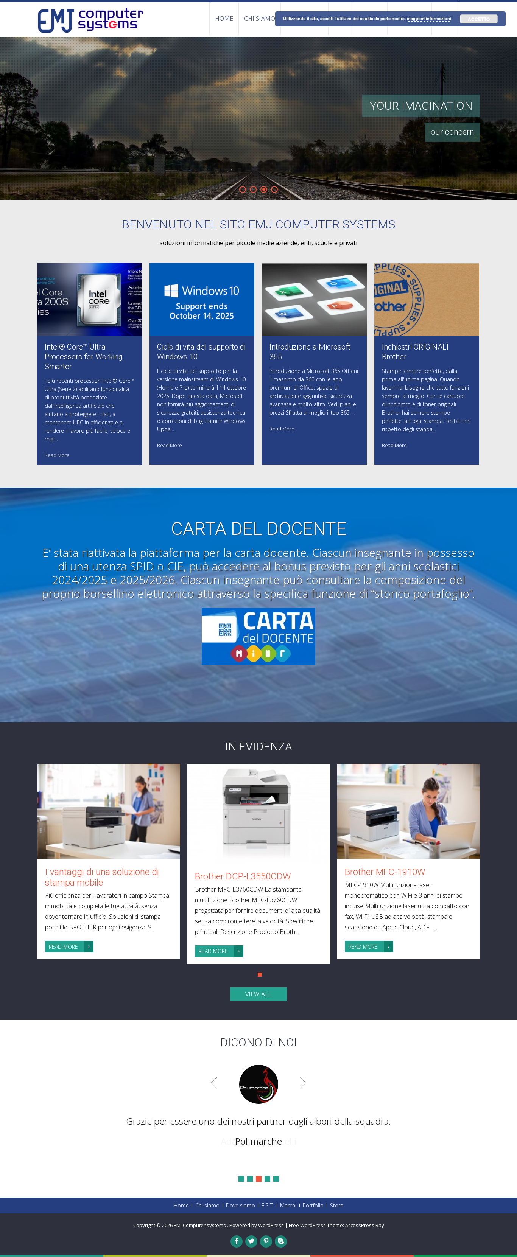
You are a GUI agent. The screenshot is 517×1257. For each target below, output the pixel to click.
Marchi (288, 1205)
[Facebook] (236, 1241)
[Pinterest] (266, 1241)
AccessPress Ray (364, 1225)
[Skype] (281, 1241)
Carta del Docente (258, 529)
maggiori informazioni (429, 18)
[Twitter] (251, 1241)
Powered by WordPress (256, 1225)
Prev (214, 1082)
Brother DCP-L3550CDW (243, 876)
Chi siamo (259, 18)
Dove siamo (240, 1205)
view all (258, 994)
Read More (57, 455)
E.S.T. (268, 1205)
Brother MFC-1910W (385, 872)
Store (336, 1205)
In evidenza (258, 746)
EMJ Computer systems (200, 1225)
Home (224, 18)
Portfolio (313, 1205)
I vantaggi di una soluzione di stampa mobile (102, 877)
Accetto (479, 19)
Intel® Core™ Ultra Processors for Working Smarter (84, 356)
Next (303, 1082)
